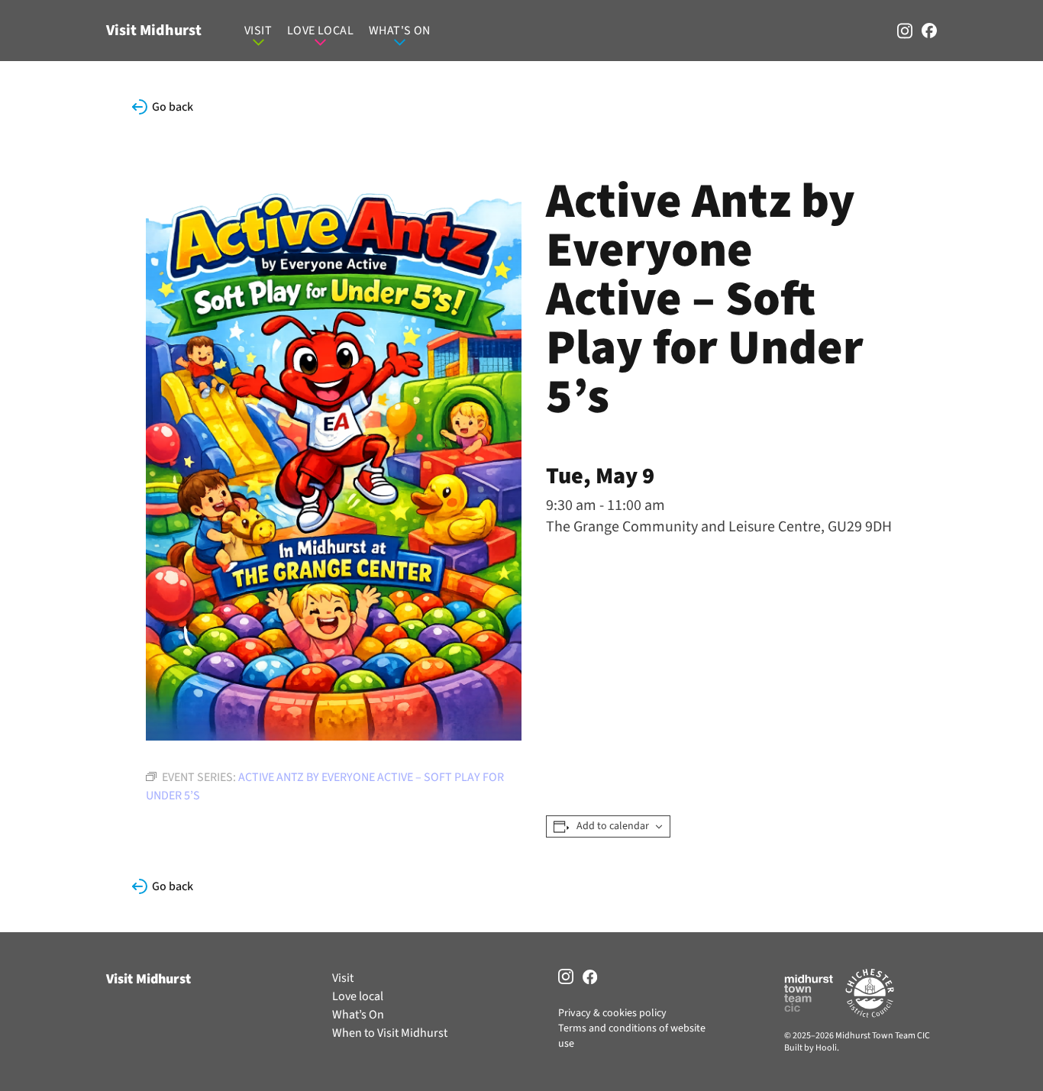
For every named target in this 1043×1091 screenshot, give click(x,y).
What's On (400, 30)
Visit (258, 30)
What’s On (358, 1014)
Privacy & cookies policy (612, 1013)
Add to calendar (612, 827)
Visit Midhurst (154, 30)
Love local (320, 30)
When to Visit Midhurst (389, 1033)
